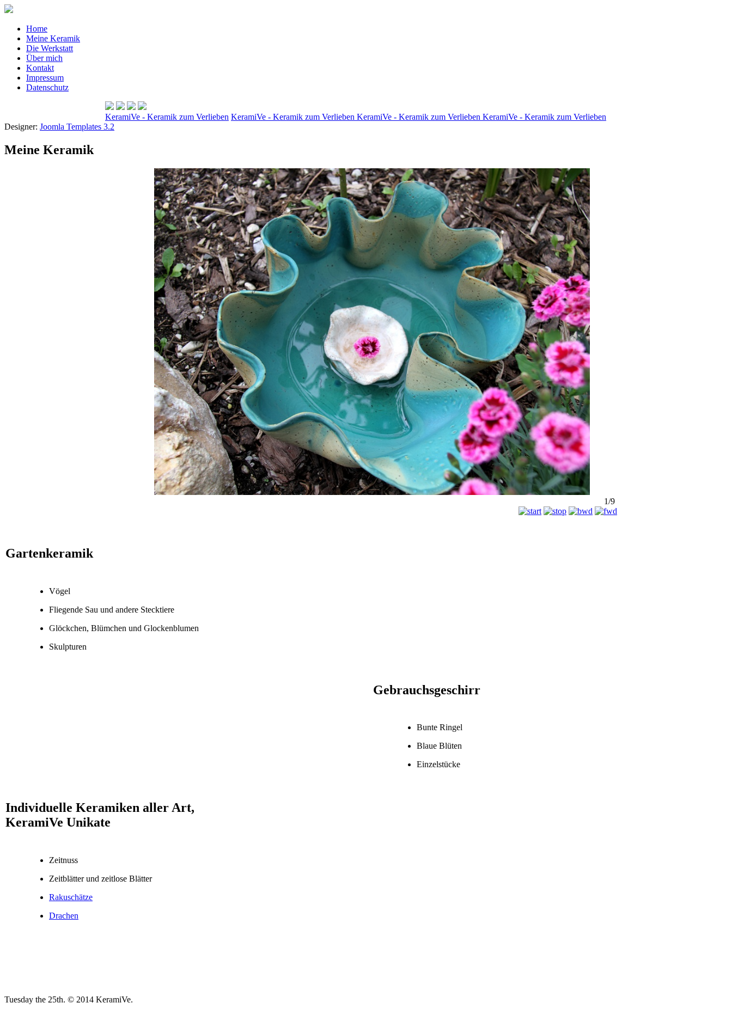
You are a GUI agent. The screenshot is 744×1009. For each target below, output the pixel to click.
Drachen (63, 915)
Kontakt (40, 67)
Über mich (44, 58)
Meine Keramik (53, 38)
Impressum (45, 77)
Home (36, 28)
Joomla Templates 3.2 (77, 126)
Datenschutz (47, 87)
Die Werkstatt (49, 48)
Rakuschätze (71, 897)
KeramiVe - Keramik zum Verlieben (167, 116)
